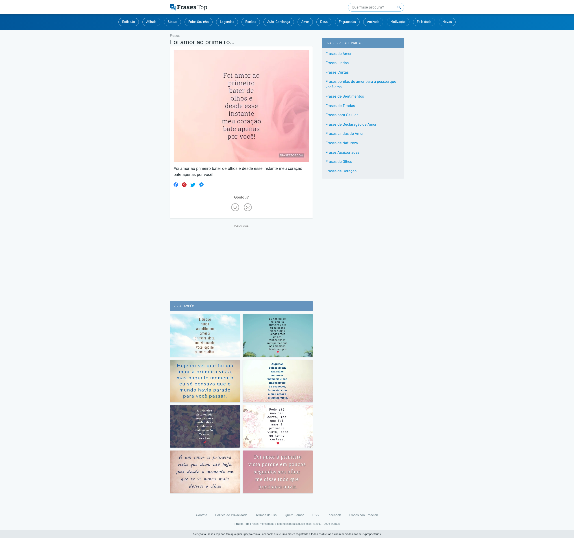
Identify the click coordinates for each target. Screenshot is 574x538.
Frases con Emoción (363, 515)
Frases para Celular (342, 115)
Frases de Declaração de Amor (351, 124)
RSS (315, 515)
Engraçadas (347, 22)
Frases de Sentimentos (345, 96)
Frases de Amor (339, 54)
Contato (201, 515)
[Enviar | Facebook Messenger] (201, 184)
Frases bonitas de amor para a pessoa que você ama (361, 84)
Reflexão (128, 22)
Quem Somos (294, 515)
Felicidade (424, 22)
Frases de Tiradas (340, 106)
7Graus (335, 523)
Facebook (334, 515)
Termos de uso (266, 515)
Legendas (227, 22)
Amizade (373, 22)
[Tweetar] (192, 184)
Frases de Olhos (339, 162)
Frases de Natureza (342, 143)
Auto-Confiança (278, 22)
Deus (324, 22)
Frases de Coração (341, 171)
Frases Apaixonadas (342, 152)
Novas (447, 22)
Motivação (398, 22)
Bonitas (250, 22)
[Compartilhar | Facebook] (175, 184)
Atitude (151, 22)
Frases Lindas (337, 63)
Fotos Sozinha (198, 22)
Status (172, 22)
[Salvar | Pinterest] (184, 184)
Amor (305, 22)
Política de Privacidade (231, 515)
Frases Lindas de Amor (345, 133)
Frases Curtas (337, 72)
